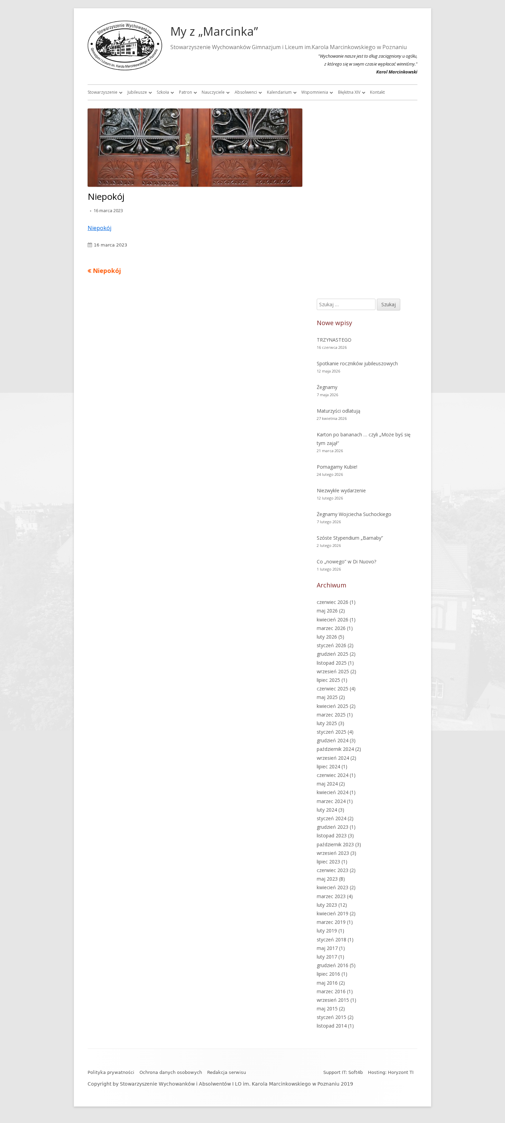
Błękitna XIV (349, 92)
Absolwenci (246, 92)
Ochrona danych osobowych (170, 1072)
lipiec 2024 (328, 766)
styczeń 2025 (331, 732)
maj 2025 (327, 697)
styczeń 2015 (331, 1017)
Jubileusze (137, 92)
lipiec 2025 (328, 680)
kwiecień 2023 (332, 887)
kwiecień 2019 (332, 913)
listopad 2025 (332, 663)
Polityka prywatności (111, 1072)
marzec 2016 (331, 991)
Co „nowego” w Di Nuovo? (346, 561)
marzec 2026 (331, 628)
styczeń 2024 (331, 818)
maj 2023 (327, 878)
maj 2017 (327, 948)
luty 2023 (327, 905)
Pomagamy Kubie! (337, 466)
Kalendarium (279, 92)
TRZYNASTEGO (334, 339)
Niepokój (99, 228)
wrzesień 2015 (333, 1000)
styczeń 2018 (331, 939)
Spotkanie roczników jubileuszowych (357, 363)
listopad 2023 (332, 835)
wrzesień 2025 (333, 671)
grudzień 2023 (332, 827)
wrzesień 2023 (333, 853)
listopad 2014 (332, 1025)
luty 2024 (327, 809)
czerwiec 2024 (332, 775)
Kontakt (377, 92)
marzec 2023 (331, 896)
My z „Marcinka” (214, 31)
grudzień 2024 (332, 740)
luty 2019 (327, 930)
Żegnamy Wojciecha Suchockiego (354, 514)
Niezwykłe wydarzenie (341, 490)
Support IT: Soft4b (343, 1072)
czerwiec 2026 (332, 602)
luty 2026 (327, 636)
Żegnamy (327, 387)
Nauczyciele (213, 92)
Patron (185, 92)
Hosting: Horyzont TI (391, 1072)
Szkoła (163, 92)
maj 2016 (327, 982)
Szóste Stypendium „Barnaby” (350, 538)
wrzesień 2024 (333, 758)
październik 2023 (335, 844)
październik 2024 (335, 749)
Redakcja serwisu (226, 1072)
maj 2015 (327, 1008)
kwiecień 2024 (332, 792)
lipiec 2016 (328, 974)
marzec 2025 (331, 714)
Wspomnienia (314, 92)
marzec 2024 (331, 801)
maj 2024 (327, 783)
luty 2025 (327, 723)
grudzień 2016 (332, 965)
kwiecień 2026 (332, 619)
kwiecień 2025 (332, 706)
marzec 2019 (331, 922)
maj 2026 (327, 610)
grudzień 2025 (332, 654)
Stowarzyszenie (102, 92)
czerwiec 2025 (332, 688)
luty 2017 (327, 956)
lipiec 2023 (328, 861)
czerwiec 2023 (332, 870)
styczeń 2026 (331, 645)
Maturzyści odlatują (338, 411)
